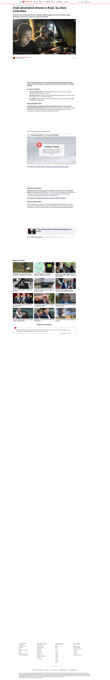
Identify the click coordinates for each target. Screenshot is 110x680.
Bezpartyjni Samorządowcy (77, 655)
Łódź (56, 650)
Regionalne (59, 1)
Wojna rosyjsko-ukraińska (23, 646)
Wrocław (56, 647)
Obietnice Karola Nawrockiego (23, 653)
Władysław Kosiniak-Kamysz (41, 656)
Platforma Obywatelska (77, 647)
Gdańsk (56, 653)
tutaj (40, 677)
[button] (81, 2)
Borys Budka (39, 653)
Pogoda (53, 1)
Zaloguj (86, 1)
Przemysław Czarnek (40, 647)
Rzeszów (56, 661)
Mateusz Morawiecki (40, 646)
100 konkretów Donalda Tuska (23, 655)
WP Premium (47, 1)
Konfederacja (75, 650)
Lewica (74, 651)
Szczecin (56, 651)
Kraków (56, 648)
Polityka (66, 1)
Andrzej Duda (39, 650)
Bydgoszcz (57, 655)
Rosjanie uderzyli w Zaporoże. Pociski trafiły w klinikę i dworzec (52, 166)
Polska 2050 (75, 653)
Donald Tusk (39, 651)
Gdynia (56, 657)
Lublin (56, 662)
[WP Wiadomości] (28, 2)
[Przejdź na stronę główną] (20, 2)
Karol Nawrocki (39, 658)
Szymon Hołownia (40, 652)
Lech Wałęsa (39, 657)
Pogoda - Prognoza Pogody (23, 650)
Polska (35, 1)
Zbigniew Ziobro (39, 648)
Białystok (56, 656)
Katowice (56, 660)
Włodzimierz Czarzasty (40, 655)
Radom (56, 658)
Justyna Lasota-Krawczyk (23, 57)
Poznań (56, 652)
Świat (41, 1)
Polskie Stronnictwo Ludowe (77, 648)
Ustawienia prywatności (73, 669)
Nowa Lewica (75, 652)
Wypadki (20, 651)
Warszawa (56, 646)
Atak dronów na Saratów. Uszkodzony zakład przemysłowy (51, 198)
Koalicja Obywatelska (76, 646)
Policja (20, 648)
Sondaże (20, 652)
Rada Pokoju (21, 647)
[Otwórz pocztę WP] (79, 2)
